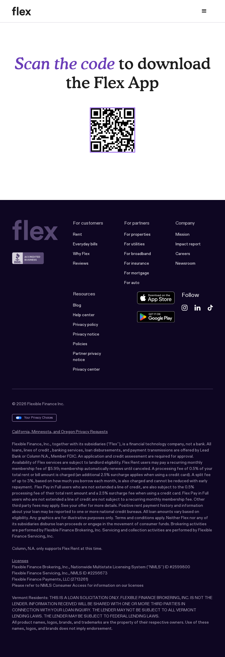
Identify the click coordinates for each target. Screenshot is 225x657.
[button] (204, 11)
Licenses (20, 560)
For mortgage (136, 273)
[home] (21, 11)
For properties (137, 234)
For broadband (137, 253)
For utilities (134, 244)
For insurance (136, 263)
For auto (131, 282)
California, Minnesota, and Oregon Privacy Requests (60, 431)
